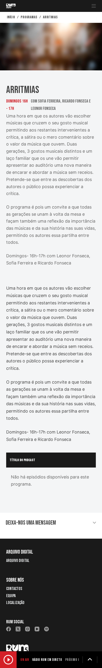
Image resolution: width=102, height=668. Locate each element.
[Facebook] (8, 629)
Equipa (11, 595)
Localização (15, 602)
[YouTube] (37, 629)
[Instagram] (27, 629)
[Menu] (94, 6)
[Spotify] (46, 629)
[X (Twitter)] (18, 629)
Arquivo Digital (17, 560)
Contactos (14, 588)
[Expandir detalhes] (90, 659)
